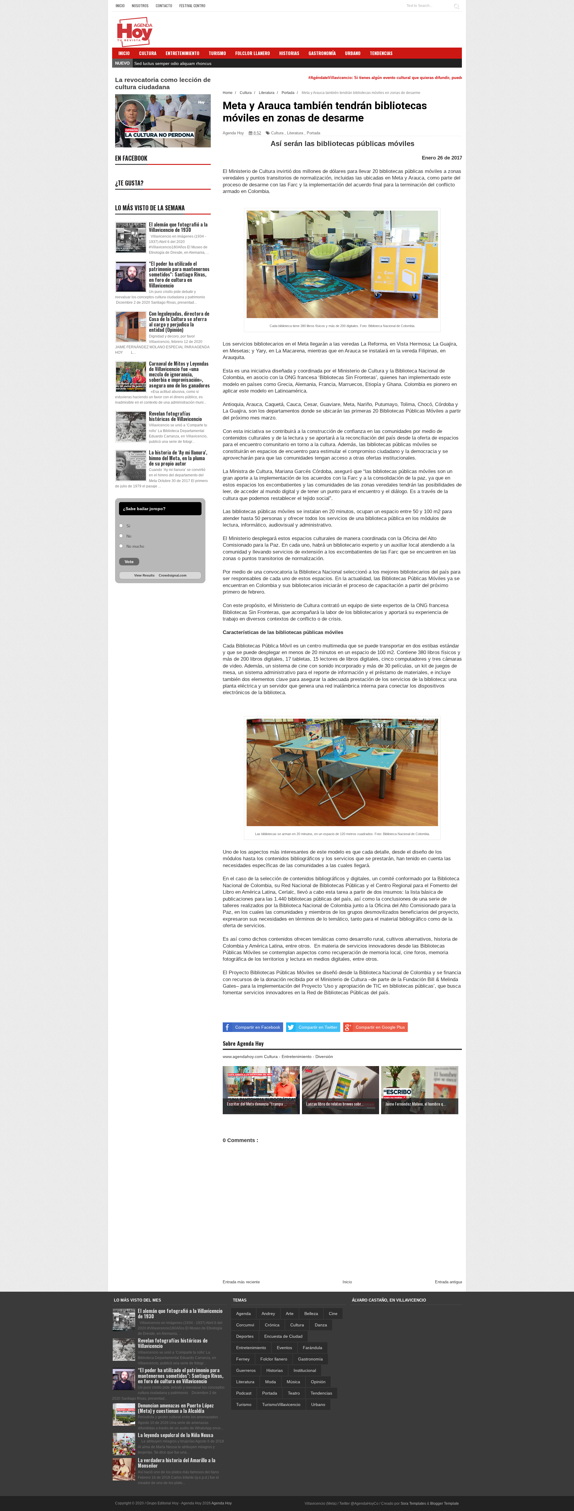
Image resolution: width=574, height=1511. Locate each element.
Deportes (245, 1336)
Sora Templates (413, 1503)
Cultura (147, 53)
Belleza (311, 1313)
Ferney (243, 1359)
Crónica (272, 1324)
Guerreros (246, 1370)
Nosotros (140, 5)
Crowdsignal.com (173, 575)
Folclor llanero (273, 1359)
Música (293, 1381)
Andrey (268, 1313)
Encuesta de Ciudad (283, 1336)
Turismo (243, 1404)
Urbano (318, 1404)
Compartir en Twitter (318, 1027)
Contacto (164, 5)
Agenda (243, 1313)
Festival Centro (192, 5)
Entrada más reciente (241, 1282)
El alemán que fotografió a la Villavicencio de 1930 (178, 227)
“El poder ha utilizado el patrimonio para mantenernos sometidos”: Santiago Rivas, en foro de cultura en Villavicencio (179, 274)
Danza (321, 1324)
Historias (274, 1370)
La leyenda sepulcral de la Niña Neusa (175, 1435)
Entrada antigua (448, 1282)
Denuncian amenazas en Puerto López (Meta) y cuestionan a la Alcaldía (176, 1408)
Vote (129, 561)
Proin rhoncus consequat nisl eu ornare (171, 63)
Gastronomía (310, 1359)
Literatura (295, 133)
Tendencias (321, 1393)
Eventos (284, 1347)
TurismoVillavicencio (281, 1404)
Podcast (243, 1393)
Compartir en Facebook (257, 1027)
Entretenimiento (182, 53)
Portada (313, 133)
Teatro (294, 1393)
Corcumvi (245, 1324)
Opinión (318, 1381)
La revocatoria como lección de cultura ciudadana (163, 83)
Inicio (120, 5)
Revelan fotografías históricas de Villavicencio (175, 416)
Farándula (312, 1347)
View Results (144, 575)
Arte (290, 1313)
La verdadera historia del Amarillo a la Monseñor (176, 1463)
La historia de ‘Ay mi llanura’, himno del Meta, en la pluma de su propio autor (178, 458)
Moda (270, 1381)
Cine (333, 1313)
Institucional (305, 1370)
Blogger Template (444, 1503)
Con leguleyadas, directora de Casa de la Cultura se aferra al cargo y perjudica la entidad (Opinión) (179, 322)
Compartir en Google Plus (380, 1027)
